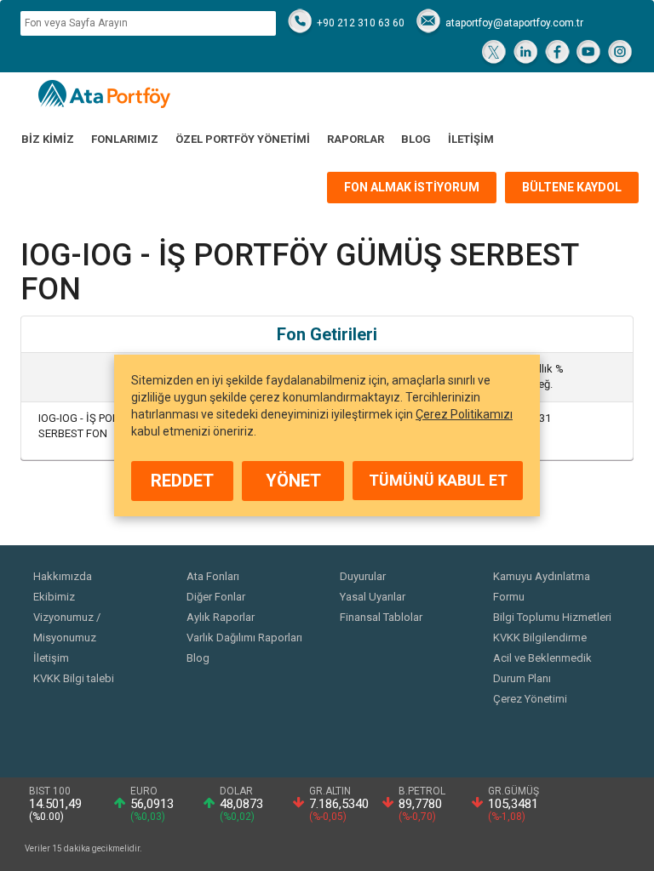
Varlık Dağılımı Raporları (244, 637)
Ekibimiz (54, 596)
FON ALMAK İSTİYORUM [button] (411, 187)
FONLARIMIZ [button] (124, 139)
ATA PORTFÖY (104, 93)
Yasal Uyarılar (372, 596)
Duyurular (363, 576)
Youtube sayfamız (589, 54)
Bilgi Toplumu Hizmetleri (552, 617)
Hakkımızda (62, 576)
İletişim (51, 658)
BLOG (416, 139)
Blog (197, 658)
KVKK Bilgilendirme (540, 637)
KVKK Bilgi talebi (73, 678)
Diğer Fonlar (215, 596)
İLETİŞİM (471, 139)
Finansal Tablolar (381, 617)
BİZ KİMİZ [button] (47, 139)
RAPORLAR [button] (355, 139)
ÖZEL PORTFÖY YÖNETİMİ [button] (242, 139)
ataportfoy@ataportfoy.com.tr (514, 23)
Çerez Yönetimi (530, 698)
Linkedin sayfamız (526, 54)
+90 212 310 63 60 (360, 23)
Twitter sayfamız (494, 54)
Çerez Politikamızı (464, 414)
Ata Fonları (212, 576)
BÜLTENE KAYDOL (572, 187)
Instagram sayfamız (620, 54)
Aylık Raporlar (220, 617)
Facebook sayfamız (557, 54)
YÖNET (293, 480)
